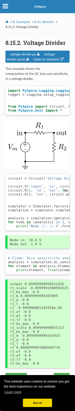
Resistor (44, 22)
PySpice (40, 6)
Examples (21, 22)
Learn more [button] (13, 392)
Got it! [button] (37, 403)
